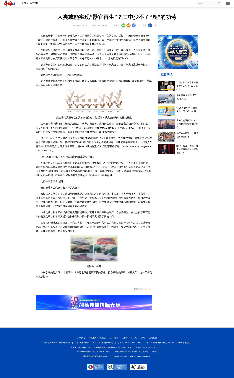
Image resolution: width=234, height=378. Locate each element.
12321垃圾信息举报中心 (103, 342)
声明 (143, 338)
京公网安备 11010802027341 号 (149, 347)
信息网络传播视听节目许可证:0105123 (93, 351)
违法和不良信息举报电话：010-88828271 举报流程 (168, 342)
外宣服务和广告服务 (97, 338)
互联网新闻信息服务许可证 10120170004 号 (113, 347)
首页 (24, 3)
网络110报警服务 (82, 342)
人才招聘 (114, 338)
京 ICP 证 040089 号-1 (80, 347)
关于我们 (81, 338)
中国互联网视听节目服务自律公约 (56, 342)
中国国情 (34, 3)
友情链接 (153, 338)
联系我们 (125, 338)
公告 (135, 338)
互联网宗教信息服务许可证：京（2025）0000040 (135, 351)
